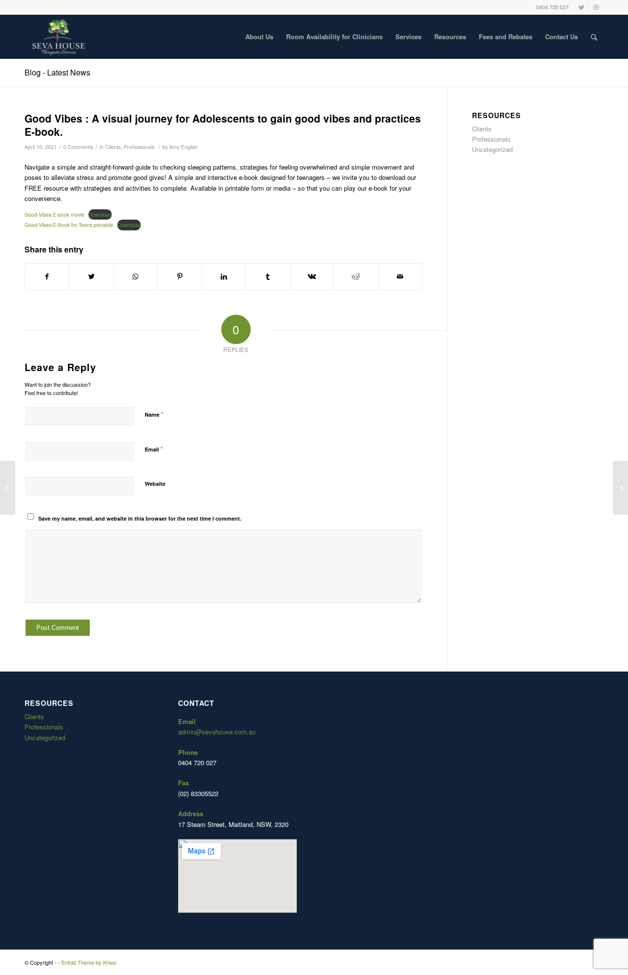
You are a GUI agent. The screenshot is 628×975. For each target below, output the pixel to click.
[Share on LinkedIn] (224, 276)
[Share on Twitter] (91, 276)
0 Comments (78, 146)
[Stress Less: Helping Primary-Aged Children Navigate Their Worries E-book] (7, 488)
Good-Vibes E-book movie (54, 214)
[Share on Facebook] (47, 276)
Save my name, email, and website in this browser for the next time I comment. (139, 518)
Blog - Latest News (57, 72)
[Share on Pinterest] (180, 276)
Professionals (139, 146)
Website (155, 483)
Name (154, 414)
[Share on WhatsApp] (135, 276)
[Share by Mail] (400, 276)
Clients (113, 146)
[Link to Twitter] (581, 7)
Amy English (183, 146)
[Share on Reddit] (356, 276)
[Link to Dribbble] (596, 7)
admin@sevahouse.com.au (217, 731)
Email (154, 448)
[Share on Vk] (312, 276)
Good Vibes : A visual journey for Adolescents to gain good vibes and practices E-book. (223, 125)
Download (100, 214)
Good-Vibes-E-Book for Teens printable (69, 224)
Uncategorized (492, 149)
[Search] (593, 37)
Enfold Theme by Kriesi (88, 962)
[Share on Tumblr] (268, 276)
